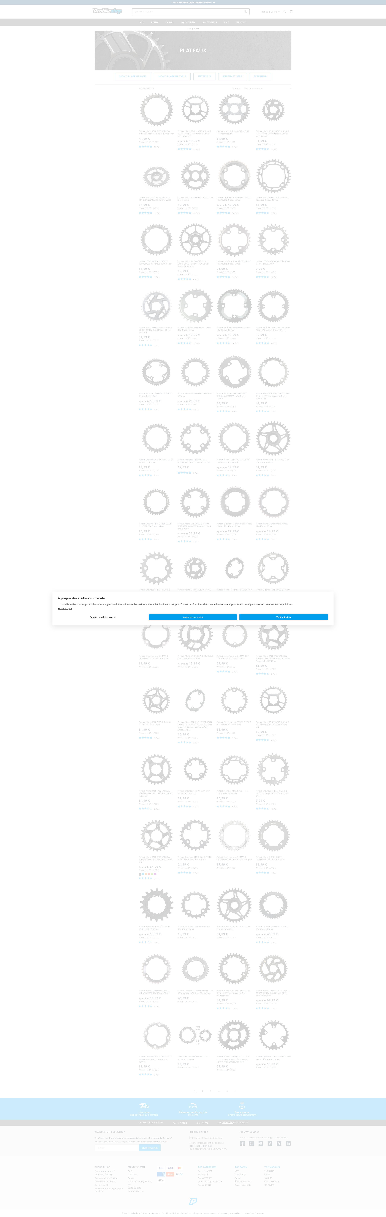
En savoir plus (65, 608)
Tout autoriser (283, 617)
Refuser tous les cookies (193, 617)
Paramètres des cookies (102, 617)
